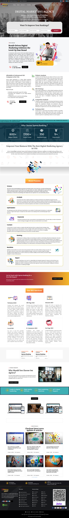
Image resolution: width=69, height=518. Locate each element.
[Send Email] (26, 483)
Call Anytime (14, 66)
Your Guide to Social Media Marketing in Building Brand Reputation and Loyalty (52, 471)
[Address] (46, 482)
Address (49, 481)
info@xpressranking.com (33, 483)
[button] (34, 398)
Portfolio (29, 4)
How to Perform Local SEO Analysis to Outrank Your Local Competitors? (14, 448)
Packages (53, 4)
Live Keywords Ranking (37, 4)
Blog (57, 4)
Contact (61, 4)
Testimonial (47, 4)
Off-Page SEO (30, 303)
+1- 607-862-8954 (16, 67)
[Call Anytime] (10, 67)
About (18, 4)
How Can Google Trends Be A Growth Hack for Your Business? (34, 470)
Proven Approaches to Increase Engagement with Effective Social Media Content (15, 471)
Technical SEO (11, 303)
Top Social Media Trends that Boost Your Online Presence (52, 447)
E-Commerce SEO (31, 328)
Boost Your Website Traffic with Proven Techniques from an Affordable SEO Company (33, 448)
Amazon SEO (49, 302)
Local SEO (10, 328)
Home (14, 4)
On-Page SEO (49, 328)
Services (22, 4)
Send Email (30, 482)
